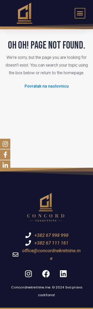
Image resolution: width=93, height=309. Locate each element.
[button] (80, 13)
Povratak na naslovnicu (47, 86)
